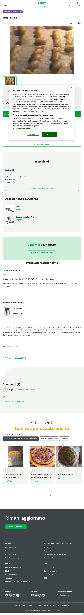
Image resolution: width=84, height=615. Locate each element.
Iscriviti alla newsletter (16, 526)
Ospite (11, 390)
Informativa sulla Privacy (61, 605)
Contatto (31, 605)
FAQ (49, 610)
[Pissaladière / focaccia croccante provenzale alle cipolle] (42, 456)
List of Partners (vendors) (22, 129)
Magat (36, 481)
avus (62, 478)
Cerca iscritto (49, 574)
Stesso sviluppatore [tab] (49, 438)
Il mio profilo (59, 543)
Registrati (47, 551)
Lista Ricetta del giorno (14, 558)
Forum (7, 564)
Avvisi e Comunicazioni (14, 567)
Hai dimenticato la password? (55, 554)
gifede (9, 481)
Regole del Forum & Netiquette (17, 581)
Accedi (46, 547)
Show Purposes (33, 135)
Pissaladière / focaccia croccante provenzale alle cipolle (41, 476)
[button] (6, 4)
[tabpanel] (42, 471)
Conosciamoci (11, 574)
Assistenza (9, 578)
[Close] (71, 87)
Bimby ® (8, 571)
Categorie (9, 551)
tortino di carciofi (66, 474)
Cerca (46, 564)
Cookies (57, 610)
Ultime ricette (10, 554)
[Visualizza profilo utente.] (5, 390)
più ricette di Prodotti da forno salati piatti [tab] (20, 438)
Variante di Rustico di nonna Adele (14, 476)
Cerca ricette (10, 547)
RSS (45, 578)
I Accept (49, 135)
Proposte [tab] (64, 438)
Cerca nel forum (50, 571)
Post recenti (48, 558)
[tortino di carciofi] (69, 456)
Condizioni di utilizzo (44, 605)
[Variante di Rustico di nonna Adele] (15, 456)
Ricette (8, 543)
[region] (42, 113)
